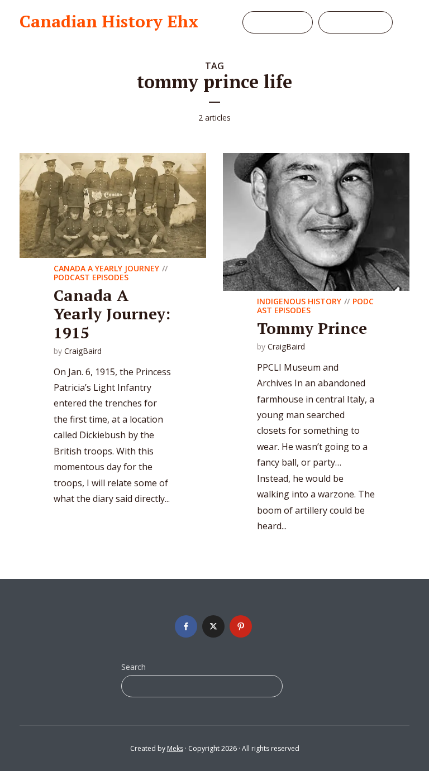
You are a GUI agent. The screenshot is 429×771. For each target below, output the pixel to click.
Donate (284, 22)
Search (133, 667)
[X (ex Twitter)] (213, 626)
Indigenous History (299, 301)
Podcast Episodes (91, 277)
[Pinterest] (241, 626)
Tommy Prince (312, 328)
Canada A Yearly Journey (106, 268)
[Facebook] (186, 626)
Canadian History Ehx (109, 21)
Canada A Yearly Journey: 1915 (112, 314)
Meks (175, 748)
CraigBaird (83, 351)
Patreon (362, 22)
